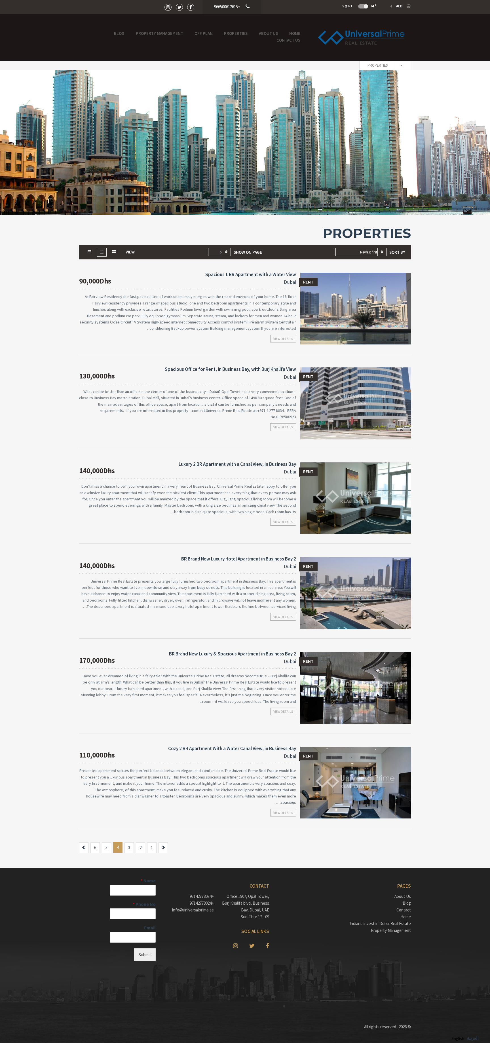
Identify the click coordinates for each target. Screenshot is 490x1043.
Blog (119, 33)
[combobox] (360, 252)
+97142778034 (202, 896)
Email (150, 927)
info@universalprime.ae (193, 910)
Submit (145, 954)
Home (294, 33)
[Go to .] (403, 66)
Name (148, 880)
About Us (268, 33)
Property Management (159, 33)
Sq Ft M (359, 6)
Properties (236, 33)
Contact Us (288, 40)
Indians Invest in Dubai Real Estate (380, 923)
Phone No (144, 904)
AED (399, 6)
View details (283, 339)
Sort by (397, 252)
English (457, 1038)
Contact (403, 910)
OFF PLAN (204, 33)
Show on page (248, 252)
